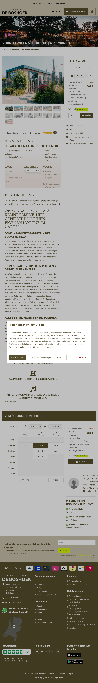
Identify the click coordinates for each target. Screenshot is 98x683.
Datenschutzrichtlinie (53, 347)
